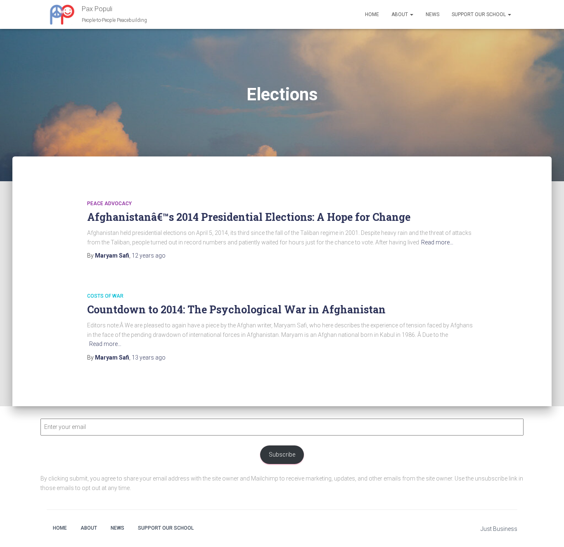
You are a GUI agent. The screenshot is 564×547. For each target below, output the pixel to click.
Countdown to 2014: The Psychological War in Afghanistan (236, 309)
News (432, 14)
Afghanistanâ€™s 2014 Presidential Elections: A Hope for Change (248, 217)
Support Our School (479, 14)
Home (372, 14)
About (400, 14)
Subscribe (282, 454)
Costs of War (105, 296)
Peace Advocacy (109, 203)
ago (149, 255)
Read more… (437, 242)
